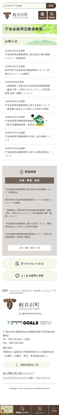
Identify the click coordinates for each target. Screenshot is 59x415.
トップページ (14, 291)
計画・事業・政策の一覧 (29, 248)
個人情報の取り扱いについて (18, 373)
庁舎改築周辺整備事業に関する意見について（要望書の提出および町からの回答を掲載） (27, 107)
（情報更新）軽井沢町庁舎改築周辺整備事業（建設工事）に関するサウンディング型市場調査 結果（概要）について (27, 90)
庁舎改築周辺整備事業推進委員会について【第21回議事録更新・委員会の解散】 (26, 122)
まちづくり (46, 291)
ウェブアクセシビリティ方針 (18, 378)
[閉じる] (32, 115)
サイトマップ (43, 378)
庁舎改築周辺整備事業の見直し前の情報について (27, 138)
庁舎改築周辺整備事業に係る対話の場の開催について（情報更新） (27, 56)
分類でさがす (26, 291)
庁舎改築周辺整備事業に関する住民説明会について (27, 154)
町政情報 (37, 291)
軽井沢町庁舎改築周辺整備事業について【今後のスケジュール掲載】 (27, 72)
